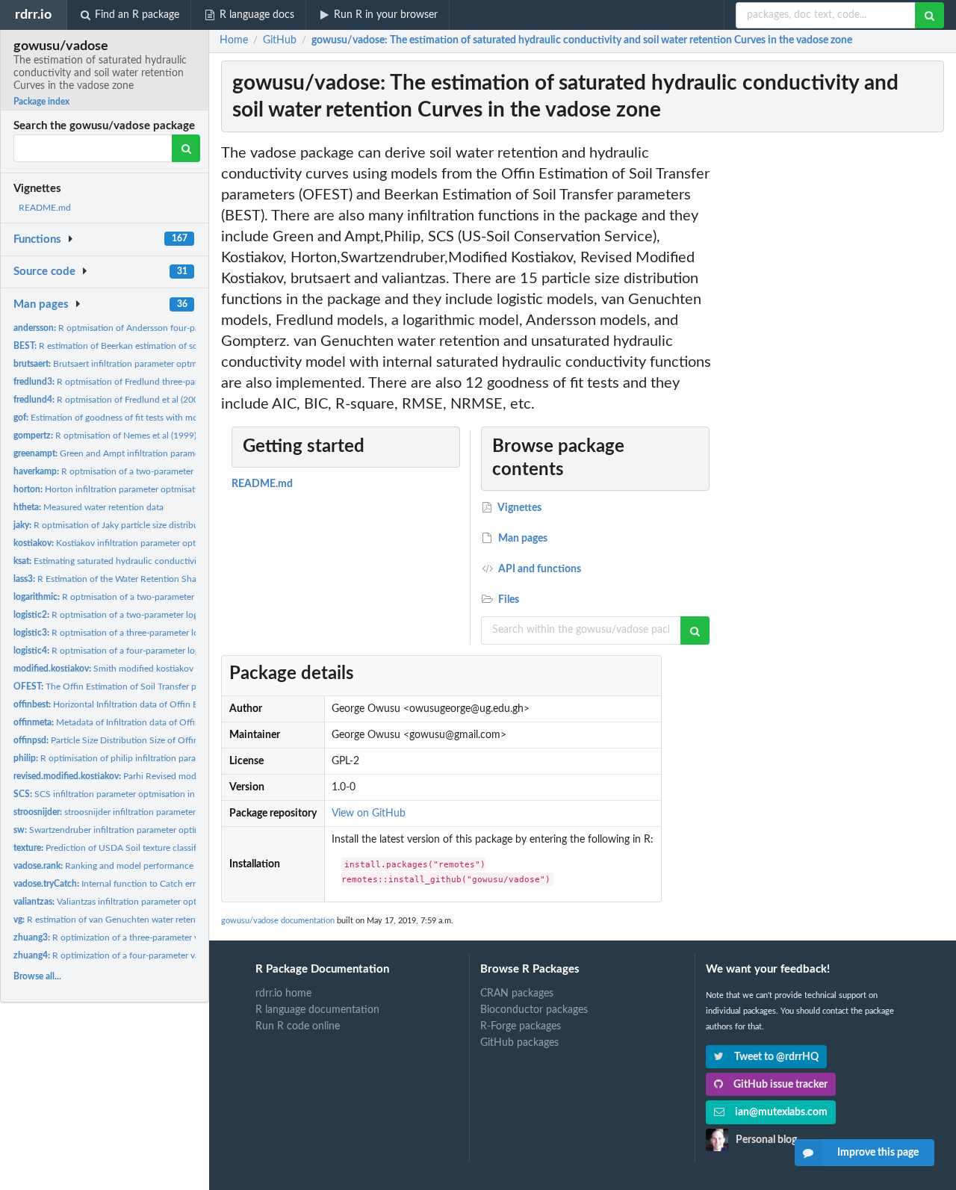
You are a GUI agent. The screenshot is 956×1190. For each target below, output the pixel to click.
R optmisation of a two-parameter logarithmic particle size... (154, 596)
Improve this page (878, 1152)
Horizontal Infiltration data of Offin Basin (113, 704)
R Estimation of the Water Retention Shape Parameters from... (146, 578)
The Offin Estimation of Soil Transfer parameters (124, 686)
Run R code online (297, 1026)
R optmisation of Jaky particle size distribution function (131, 525)
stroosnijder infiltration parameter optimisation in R (139, 812)
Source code (44, 271)
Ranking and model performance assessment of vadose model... (163, 865)
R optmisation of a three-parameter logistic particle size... (143, 632)
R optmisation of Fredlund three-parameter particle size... (146, 381)
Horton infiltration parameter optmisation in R (119, 489)
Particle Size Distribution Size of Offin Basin (118, 740)
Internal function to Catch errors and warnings (137, 883)
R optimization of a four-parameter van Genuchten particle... (151, 955)
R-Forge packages (520, 1026)
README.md (45, 207)
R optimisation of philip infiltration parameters (117, 758)
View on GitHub (369, 813)
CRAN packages (516, 993)
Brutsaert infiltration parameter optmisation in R (127, 363)
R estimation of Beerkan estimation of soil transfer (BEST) (138, 345)
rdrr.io (33, 14)
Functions (37, 239)
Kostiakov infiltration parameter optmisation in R (130, 543)
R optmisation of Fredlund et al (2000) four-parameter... (143, 399)
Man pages (41, 304)
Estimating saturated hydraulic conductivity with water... (133, 561)
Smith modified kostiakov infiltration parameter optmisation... (174, 668)
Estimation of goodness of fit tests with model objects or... (135, 417)
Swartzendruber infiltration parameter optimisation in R (129, 829)
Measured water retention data (88, 507)
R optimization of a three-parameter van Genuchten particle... (153, 937)
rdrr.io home (283, 993)
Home (234, 40)
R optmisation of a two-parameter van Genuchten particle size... (162, 471)
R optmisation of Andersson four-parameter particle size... (148, 327)
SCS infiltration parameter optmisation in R (108, 794)
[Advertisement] (835, 367)
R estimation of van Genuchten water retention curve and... (136, 919)
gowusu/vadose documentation (278, 921)
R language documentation (317, 1010)
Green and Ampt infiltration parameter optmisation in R (145, 453)
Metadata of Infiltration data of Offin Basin (118, 722)
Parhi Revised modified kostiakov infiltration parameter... (179, 776)
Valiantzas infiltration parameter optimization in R (131, 901)
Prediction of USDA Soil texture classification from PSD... (141, 847)
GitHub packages (519, 1043)
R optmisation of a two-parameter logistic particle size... (140, 614)
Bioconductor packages (534, 1010)
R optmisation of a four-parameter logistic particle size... (141, 650)
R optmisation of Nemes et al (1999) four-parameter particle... (154, 435)
